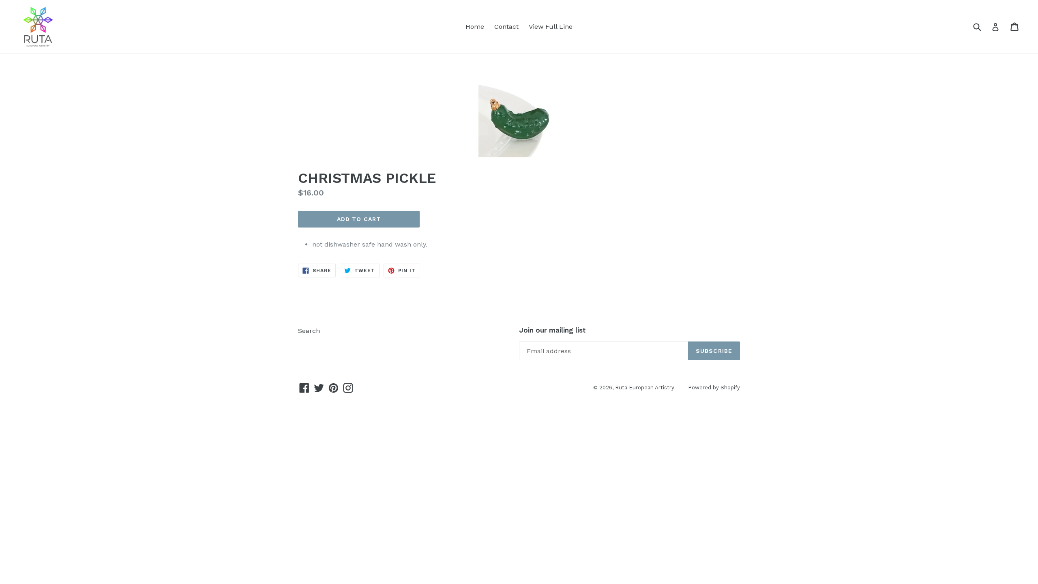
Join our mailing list (552, 330)
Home (474, 26)
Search (309, 331)
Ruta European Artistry (645, 387)
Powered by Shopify (714, 387)
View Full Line (551, 26)
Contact (506, 26)
